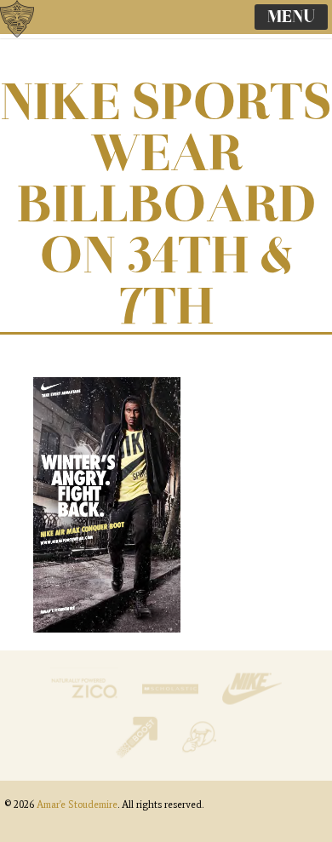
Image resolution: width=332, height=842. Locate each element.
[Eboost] (138, 754)
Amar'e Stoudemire (34, 38)
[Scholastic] (172, 705)
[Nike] (252, 705)
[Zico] (86, 705)
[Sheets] (198, 754)
